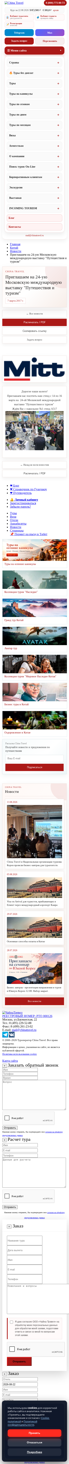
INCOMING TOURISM (23, 208)
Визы (12, 135)
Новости (15, 251)
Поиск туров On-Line (22, 166)
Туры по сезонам (19, 104)
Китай (14, 247)
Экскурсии (15, 187)
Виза (13, 516)
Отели (14, 520)
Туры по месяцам (20, 125)
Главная (15, 244)
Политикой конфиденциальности (22, 1423)
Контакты (15, 226)
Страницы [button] (17, 530)
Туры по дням (17, 114)
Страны (14, 62)
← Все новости (34, 313)
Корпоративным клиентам (25, 177)
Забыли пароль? (20, 506)
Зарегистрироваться (23, 503)
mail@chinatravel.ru (34, 235)
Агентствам (16, 145)
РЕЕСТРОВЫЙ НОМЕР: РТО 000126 (27, 1016)
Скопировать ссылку (35, 331)
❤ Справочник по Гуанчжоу (28, 489)
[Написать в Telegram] (5, 1036)
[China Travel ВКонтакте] (12, 1036)
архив (56, 10)
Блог (11, 218)
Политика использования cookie (19, 1054)
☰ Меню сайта (17, 50)
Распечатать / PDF (35, 322)
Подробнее (34, 1452)
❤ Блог (14, 485)
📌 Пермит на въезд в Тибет (28, 534)
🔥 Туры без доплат (21, 73)
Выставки (15, 197)
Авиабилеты (18, 523)
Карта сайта (10, 1060)
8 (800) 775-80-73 (55, 2)
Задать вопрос (19, 40)
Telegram (19, 32)
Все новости (34, 1001)
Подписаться (34, 767)
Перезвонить (50, 41)
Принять (34, 1433)
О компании (16, 156)
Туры (12, 83)
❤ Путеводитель (21, 493)
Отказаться (34, 1442)
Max (49, 32)
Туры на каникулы (21, 93)
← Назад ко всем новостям (34, 464)
